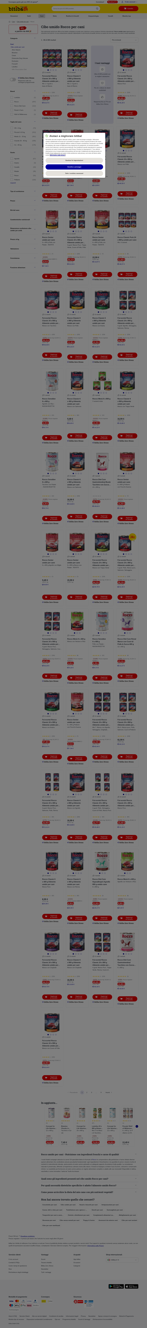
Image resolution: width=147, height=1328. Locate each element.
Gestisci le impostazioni (74, 160)
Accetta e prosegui (74, 167)
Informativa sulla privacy (57, 155)
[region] (74, 155)
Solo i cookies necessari (74, 173)
